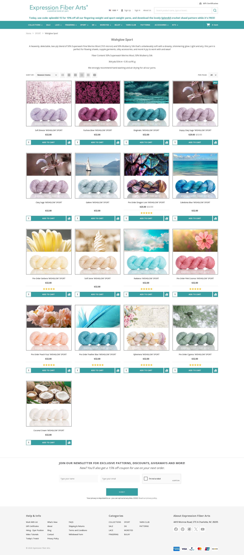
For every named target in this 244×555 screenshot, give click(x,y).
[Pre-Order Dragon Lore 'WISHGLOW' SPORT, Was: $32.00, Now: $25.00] (146, 175)
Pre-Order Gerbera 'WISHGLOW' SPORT (48, 278)
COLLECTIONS (34, 25)
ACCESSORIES (161, 25)
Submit (122, 492)
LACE (57, 25)
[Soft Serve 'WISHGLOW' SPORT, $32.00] (97, 251)
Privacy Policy (53, 538)
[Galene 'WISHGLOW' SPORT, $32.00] (97, 175)
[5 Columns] (88, 75)
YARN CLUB (131, 25)
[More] (42, 25)
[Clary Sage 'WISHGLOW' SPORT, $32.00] (49, 175)
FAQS (71, 522)
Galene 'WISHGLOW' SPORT (97, 202)
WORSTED (104, 25)
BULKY (117, 25)
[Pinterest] (182, 529)
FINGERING (70, 25)
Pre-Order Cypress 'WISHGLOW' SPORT (195, 354)
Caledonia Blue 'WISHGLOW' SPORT (195, 202)
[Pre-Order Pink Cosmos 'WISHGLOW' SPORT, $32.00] (195, 251)
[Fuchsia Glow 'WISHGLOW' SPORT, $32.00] (97, 103)
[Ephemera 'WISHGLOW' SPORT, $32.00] (146, 327)
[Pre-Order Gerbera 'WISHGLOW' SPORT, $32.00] (49, 251)
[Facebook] (176, 529)
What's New (52, 522)
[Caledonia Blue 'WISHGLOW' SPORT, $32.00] (195, 175)
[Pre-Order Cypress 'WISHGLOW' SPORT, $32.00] (195, 327)
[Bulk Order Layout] (94, 75)
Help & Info (33, 516)
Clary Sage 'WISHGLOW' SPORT (49, 202)
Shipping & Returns (77, 526)
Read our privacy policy (148, 498)
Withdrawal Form (76, 534)
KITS (174, 25)
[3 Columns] (75, 75)
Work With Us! (32, 522)
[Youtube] (202, 529)
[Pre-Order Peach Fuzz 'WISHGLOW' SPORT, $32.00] (49, 327)
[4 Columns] (81, 75)
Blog (49, 530)
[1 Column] (62, 75)
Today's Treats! (32, 538)
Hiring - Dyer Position (35, 530)
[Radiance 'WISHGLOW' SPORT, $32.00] (146, 251)
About (49, 526)
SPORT (83, 25)
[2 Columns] (69, 75)
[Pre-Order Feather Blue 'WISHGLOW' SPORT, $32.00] (97, 327)
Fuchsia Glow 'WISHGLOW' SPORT (97, 130)
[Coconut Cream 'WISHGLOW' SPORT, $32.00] (49, 403)
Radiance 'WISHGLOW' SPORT (146, 278)
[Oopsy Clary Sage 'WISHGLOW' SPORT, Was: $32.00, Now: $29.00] (195, 103)
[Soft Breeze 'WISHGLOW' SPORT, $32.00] (49, 103)
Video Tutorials (32, 534)
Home (28, 33)
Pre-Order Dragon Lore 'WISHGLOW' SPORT (146, 202)
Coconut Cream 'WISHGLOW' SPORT (49, 430)
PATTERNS (145, 25)
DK (93, 25)
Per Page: (202, 75)
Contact (50, 534)
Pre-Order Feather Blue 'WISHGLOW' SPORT (97, 354)
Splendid (166, 17)
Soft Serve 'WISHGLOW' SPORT (98, 278)
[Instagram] (189, 529)
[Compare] (69, 142)
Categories (116, 516)
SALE (48, 25)
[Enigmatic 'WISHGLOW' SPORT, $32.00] (146, 103)
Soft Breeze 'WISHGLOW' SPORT (49, 130)
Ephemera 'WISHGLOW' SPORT (146, 354)
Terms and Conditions (78, 530)
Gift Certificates (32, 526)
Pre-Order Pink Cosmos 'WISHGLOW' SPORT (195, 278)
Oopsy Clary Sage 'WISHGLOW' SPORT (195, 130)
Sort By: (30, 75)
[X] (196, 529)
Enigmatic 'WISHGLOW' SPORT (146, 130)
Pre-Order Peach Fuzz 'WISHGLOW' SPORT (49, 354)
